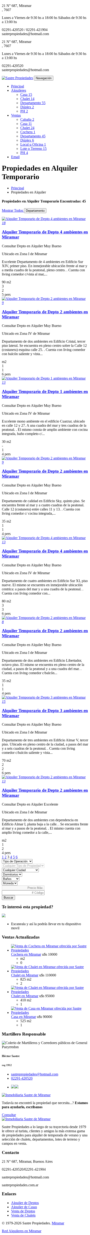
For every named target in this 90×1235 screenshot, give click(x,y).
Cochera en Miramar (26, 954)
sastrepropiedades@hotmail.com (34, 1074)
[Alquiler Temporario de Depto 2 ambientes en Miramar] (44, 299)
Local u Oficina (33, 144)
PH (24, 111)
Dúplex (27, 107)
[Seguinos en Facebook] (13, 1087)
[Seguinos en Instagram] (16, 1087)
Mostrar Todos (13, 210)
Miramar (58, 1223)
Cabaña (27, 119)
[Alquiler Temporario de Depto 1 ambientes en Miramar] (44, 378)
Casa (26, 95)
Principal (17, 86)
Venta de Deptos (23, 1211)
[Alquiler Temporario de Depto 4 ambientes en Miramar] (44, 219)
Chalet (27, 99)
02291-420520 (22, 1078)
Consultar (9, 1115)
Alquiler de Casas (24, 1207)
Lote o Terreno (33, 149)
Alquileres (18, 90)
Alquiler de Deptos (25, 1203)
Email (15, 157)
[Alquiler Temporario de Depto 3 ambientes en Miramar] (44, 697)
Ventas (16, 115)
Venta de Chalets (23, 1215)
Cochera (27, 132)
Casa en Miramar (23, 1017)
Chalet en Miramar (24, 975)
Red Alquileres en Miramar (21, 1231)
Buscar (8, 897)
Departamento (32, 103)
